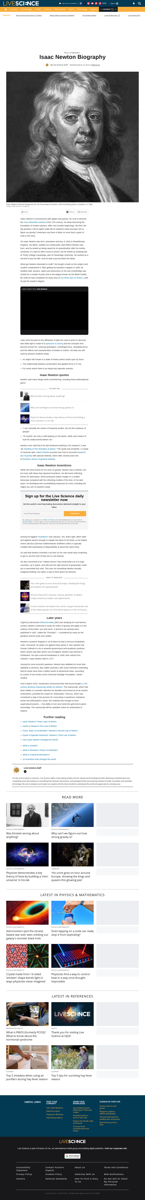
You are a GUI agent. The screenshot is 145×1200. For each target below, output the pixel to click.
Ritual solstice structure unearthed (62, 15)
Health (38, 9)
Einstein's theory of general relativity (39, 459)
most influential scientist (34, 222)
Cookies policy (54, 1174)
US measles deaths (89, 15)
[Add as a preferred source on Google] (72, 1156)
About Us (80, 1167)
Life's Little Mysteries (54, 1108)
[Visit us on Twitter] (84, 3)
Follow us (72, 212)
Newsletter (83, 212)
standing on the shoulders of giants (39, 449)
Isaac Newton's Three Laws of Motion (40, 721)
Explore (94, 9)
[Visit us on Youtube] (92, 3)
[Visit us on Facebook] (80, 3)
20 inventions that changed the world (39, 759)
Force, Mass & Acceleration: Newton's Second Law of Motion (50, 731)
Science (48, 9)
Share (26, 212)
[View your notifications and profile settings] (134, 3)
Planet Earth (60, 9)
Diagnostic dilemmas (54, 1114)
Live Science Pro (134, 15)
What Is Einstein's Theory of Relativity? (40, 750)
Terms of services (50, 520)
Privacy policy (24, 1174)
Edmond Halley (47, 622)
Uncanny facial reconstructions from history (81, 1129)
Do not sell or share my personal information (116, 1182)
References (96, 65)
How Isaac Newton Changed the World (40, 740)
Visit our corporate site (116, 1148)
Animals (14, 9)
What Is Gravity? (30, 746)
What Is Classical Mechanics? (36, 755)
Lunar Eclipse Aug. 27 (112, 15)
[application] (54, 311)
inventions (43, 537)
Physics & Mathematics (72, 53)
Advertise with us (85, 1174)
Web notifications (114, 1174)
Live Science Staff (60, 65)
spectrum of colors (54, 343)
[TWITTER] (26, 771)
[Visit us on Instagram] (88, 3)
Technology (82, 9)
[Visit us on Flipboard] (96, 3)
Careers (20, 1179)
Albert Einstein (43, 452)
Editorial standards (56, 1179)
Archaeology (26, 9)
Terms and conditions (116, 1167)
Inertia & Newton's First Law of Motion (40, 726)
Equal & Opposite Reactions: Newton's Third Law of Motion (49, 735)
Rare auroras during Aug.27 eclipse (29, 15)
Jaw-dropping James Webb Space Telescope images (82, 1110)
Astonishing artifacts (54, 1118)
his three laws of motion (71, 278)
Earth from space (53, 1111)
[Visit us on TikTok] (100, 3)
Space (71, 9)
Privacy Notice (27, 522)
